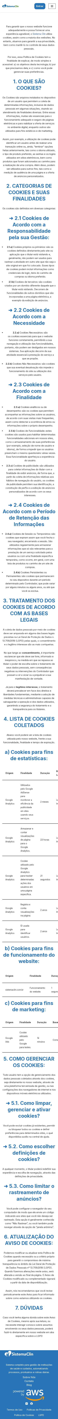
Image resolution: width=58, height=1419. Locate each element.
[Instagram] (26, 1403)
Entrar (39, 6)
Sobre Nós (29, 1377)
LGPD (41, 1415)
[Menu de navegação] (52, 6)
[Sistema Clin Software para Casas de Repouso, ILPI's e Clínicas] (10, 6)
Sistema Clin (39, 33)
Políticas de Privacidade (39, 1409)
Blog (29, 1384)
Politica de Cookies (24, 1415)
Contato (29, 1381)
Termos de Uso (14, 1409)
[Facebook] (31, 1403)
